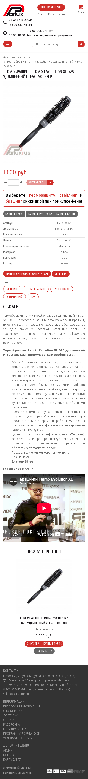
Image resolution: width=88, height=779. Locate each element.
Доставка (10, 715)
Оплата (8, 720)
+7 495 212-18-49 (21, 20)
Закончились (36, 182)
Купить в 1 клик (14, 213)
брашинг (14, 201)
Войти (41, 14)
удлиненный (14, 297)
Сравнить (60, 274)
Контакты (10, 755)
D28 (33, 297)
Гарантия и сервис (17, 729)
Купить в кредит (66, 213)
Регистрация (56, 14)
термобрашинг (35, 289)
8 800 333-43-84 (21, 24)
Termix (64, 234)
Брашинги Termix (20, 57)
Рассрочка (11, 724)
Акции (8, 750)
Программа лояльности (22, 733)
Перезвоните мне (51, 7)
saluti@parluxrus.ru (16, 694)
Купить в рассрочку (40, 213)
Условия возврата (17, 738)
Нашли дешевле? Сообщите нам (27, 274)
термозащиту (42, 195)
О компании (12, 711)
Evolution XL (62, 289)
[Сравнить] (52, 651)
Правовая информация (21, 706)
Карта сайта (12, 759)
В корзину (33, 643)
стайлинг (68, 195)
